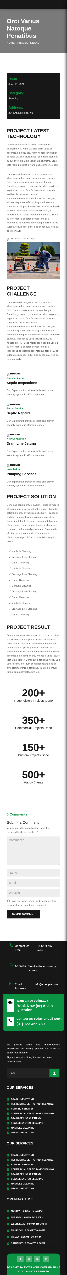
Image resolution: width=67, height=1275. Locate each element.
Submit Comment (23, 913)
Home (11, 42)
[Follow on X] (29, 1259)
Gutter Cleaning (20, 562)
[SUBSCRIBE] (54, 1073)
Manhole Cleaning (21, 551)
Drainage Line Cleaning (24, 557)
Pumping (13, 98)
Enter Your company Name (42, 1267)
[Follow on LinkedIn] (37, 1259)
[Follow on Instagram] (46, 1259)
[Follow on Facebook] (20, 1259)
